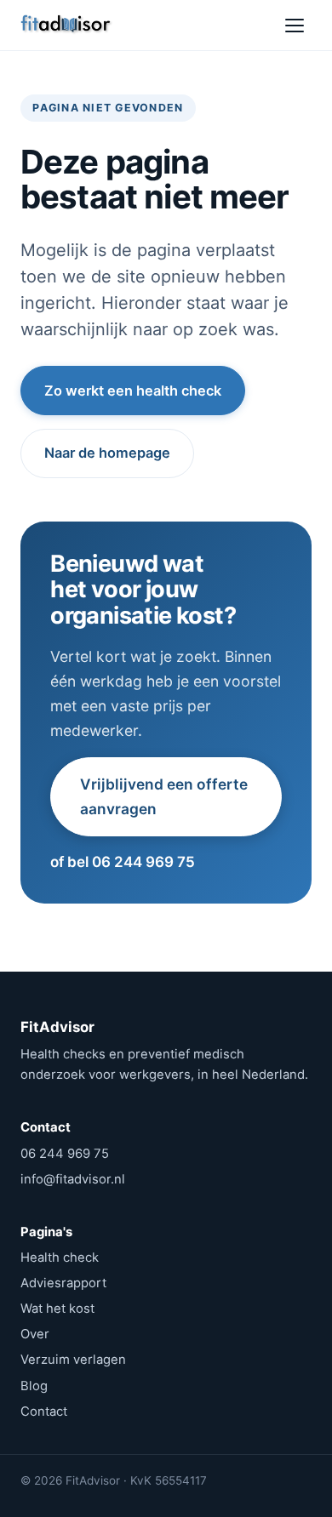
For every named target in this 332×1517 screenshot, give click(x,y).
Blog (34, 1386)
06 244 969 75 (64, 1153)
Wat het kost (57, 1308)
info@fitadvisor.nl (72, 1179)
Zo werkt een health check (132, 390)
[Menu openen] (295, 25)
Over (34, 1334)
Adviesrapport (63, 1283)
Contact (43, 1411)
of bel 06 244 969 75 (122, 861)
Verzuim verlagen (73, 1359)
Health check (59, 1257)
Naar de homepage (107, 452)
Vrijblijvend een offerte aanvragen (164, 796)
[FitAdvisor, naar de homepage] (66, 25)
